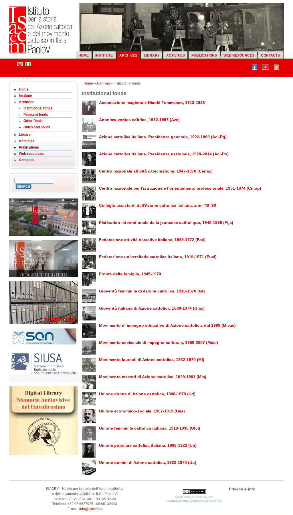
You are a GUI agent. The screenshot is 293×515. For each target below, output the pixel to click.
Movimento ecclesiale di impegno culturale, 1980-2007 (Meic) (158, 342)
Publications (204, 55)
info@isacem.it (90, 509)
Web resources (238, 55)
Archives (128, 55)
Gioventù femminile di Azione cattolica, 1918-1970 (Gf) (152, 291)
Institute (104, 55)
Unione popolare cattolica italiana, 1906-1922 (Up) (148, 445)
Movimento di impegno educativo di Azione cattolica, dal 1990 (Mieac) (167, 325)
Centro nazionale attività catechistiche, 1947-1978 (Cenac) (156, 171)
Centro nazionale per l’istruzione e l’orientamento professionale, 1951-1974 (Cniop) (180, 188)
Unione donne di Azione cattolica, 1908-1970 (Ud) (147, 394)
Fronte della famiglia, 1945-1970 (130, 274)
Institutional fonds (37, 108)
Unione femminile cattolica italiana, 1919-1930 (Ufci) (149, 428)
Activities (175, 55)
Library (152, 55)
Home (83, 55)
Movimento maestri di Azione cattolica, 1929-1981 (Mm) (152, 376)
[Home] (40, 52)
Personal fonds (35, 115)
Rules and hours (36, 127)
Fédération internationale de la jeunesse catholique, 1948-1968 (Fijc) (166, 222)
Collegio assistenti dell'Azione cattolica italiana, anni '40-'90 (157, 205)
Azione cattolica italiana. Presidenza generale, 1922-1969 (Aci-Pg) (163, 137)
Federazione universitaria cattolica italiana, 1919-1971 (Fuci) (158, 257)
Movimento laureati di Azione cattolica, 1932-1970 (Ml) (151, 359)
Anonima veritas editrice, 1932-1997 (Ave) (139, 119)
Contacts (270, 55)
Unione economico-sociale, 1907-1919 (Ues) (142, 411)
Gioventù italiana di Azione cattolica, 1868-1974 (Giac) (152, 308)
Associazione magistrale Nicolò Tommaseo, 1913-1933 (152, 102)
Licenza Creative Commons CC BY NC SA (194, 500)
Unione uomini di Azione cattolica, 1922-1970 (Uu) (147, 462)
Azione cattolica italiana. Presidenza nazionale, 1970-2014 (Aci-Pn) (164, 154)
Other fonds (33, 121)
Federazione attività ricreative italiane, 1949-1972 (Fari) (152, 239)
